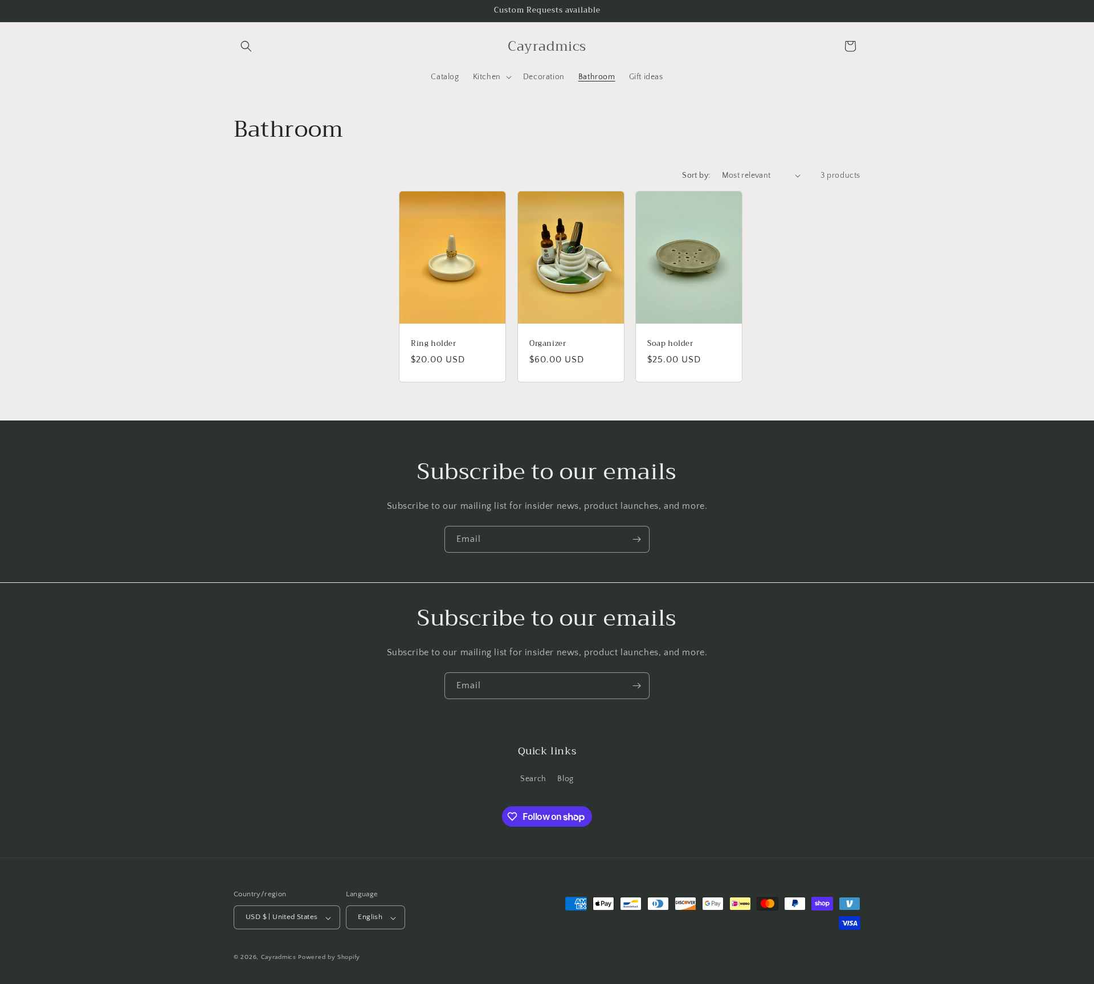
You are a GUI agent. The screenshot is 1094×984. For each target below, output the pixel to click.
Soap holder (670, 344)
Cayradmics (278, 957)
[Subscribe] (636, 539)
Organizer (547, 344)
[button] (246, 46)
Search (533, 778)
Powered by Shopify (329, 957)
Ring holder (433, 344)
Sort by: (696, 175)
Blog (565, 778)
